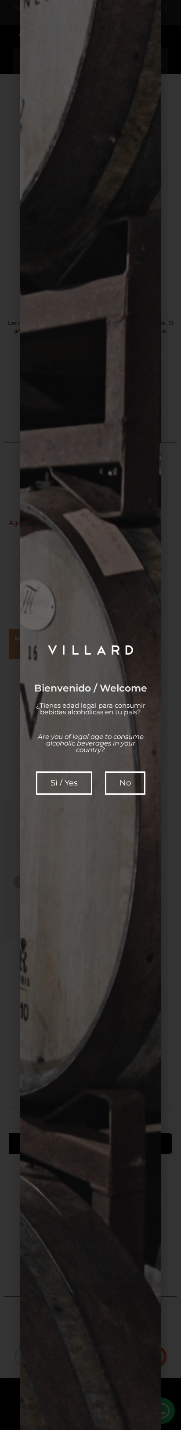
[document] (90, 715)
